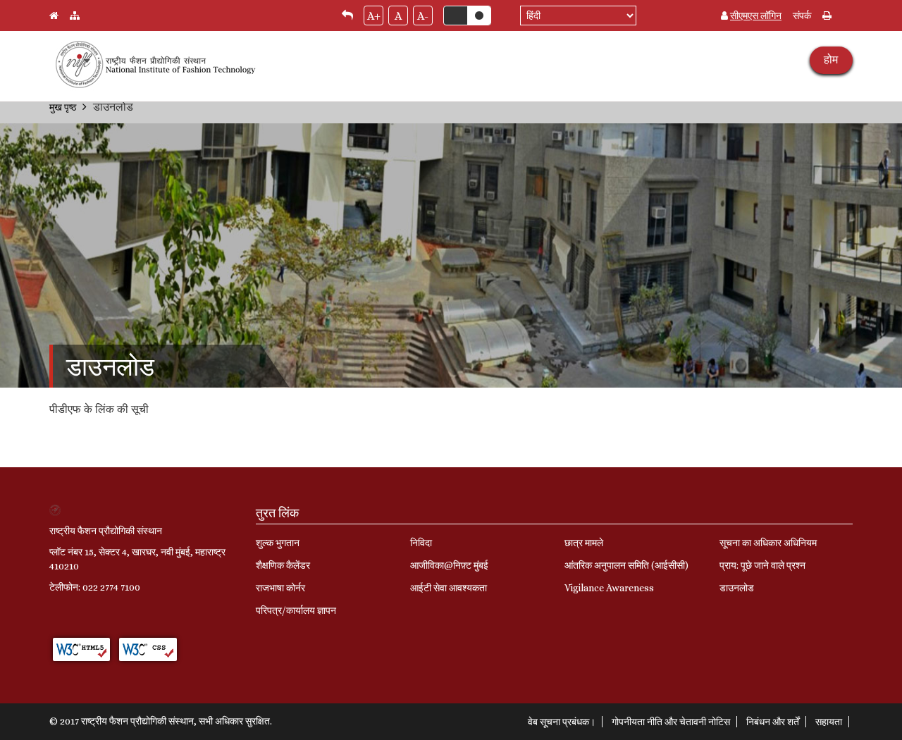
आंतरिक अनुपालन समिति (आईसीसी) (626, 565)
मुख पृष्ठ (62, 107)
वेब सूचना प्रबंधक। (561, 721)
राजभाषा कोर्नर (280, 587)
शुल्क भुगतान (277, 542)
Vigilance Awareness (609, 587)
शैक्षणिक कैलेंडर (283, 565)
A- (422, 16)
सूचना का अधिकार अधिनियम (768, 542)
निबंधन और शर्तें (772, 721)
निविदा (421, 542)
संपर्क (802, 15)
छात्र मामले (583, 542)
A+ (374, 16)
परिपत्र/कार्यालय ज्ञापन (296, 610)
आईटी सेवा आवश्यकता (448, 587)
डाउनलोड (736, 587)
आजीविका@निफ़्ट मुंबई (449, 565)
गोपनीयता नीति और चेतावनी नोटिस (671, 721)
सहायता (828, 721)
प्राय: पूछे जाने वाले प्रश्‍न (762, 565)
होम (831, 59)
